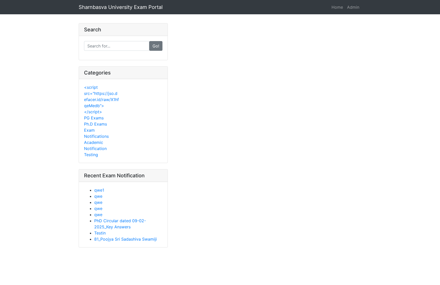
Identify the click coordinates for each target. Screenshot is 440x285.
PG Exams (94, 117)
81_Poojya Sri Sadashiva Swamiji (125, 239)
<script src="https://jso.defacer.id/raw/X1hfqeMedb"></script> (101, 99)
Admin (353, 7)
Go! (156, 45)
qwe (98, 196)
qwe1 (99, 190)
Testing (91, 154)
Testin (100, 233)
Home (337, 7)
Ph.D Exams (95, 124)
